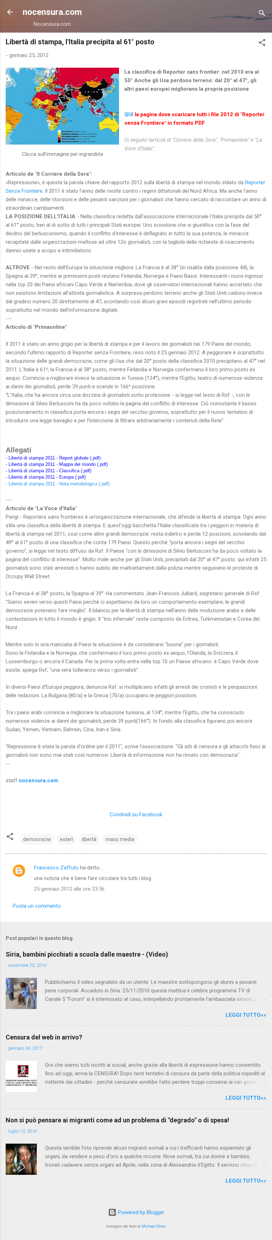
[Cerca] (262, 14)
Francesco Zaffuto (56, 867)
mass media (120, 839)
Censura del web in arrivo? (44, 1037)
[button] (262, 43)
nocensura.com (52, 12)
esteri (66, 839)
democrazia (37, 839)
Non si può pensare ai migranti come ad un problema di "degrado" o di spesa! (117, 1120)
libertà (89, 839)
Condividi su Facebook (136, 814)
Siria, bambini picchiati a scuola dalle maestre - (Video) (87, 954)
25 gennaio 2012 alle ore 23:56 (69, 889)
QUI (128, 114)
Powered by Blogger (140, 1212)
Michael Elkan (154, 1226)
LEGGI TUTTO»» (246, 1015)
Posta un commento (37, 906)
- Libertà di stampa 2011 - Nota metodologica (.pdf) (57, 483)
